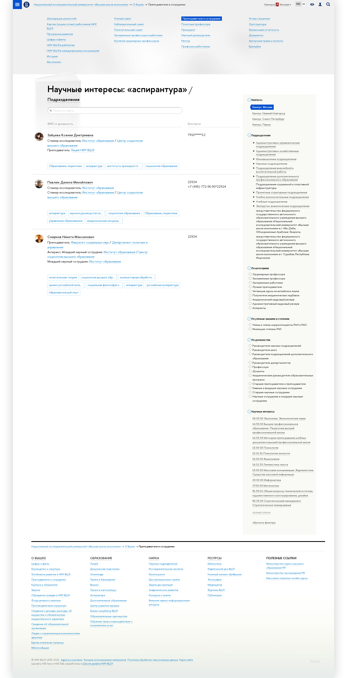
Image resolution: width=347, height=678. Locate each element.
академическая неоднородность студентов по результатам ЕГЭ (105, 221)
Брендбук (255, 46)
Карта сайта (186, 660)
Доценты (258, 371)
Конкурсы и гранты (160, 595)
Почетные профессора (195, 24)
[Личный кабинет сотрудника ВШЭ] (320, 4)
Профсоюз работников (195, 46)
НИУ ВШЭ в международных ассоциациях (73, 50)
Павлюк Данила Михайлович (70, 182)
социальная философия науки (105, 285)
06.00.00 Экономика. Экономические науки (279, 418)
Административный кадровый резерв (275, 303)
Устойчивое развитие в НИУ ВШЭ (50, 574)
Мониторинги (157, 574)
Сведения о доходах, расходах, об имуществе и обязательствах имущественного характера (51, 615)
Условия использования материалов (105, 660)
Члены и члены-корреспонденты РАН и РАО (279, 325)
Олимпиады (96, 574)
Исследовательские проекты (166, 569)
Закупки (35, 590)
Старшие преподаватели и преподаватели (279, 384)
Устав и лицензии (259, 18)
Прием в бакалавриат (102, 579)
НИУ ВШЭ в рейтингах (61, 45)
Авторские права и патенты (266, 41)
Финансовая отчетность (264, 30)
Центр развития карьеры (104, 605)
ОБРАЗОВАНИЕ (101, 558)
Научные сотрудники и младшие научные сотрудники (277, 398)
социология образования (161, 166)
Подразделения (63, 99)
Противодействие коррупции (48, 605)
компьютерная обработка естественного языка (137, 277)
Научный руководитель (195, 35)
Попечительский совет (128, 30)
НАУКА (154, 558)
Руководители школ (264, 350)
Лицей (94, 563)
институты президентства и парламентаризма (125, 166)
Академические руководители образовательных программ (282, 377)
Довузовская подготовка (104, 569)
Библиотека (214, 563)
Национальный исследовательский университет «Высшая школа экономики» (76, 546)
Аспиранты (259, 308)
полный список (261, 512)
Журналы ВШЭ (216, 590)
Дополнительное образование (108, 600)
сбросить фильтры (264, 522)
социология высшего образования (99, 277)
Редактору (315, 661)
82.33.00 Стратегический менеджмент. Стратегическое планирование (276, 503)
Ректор (185, 41)
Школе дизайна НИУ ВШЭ (98, 663)
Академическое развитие (163, 590)
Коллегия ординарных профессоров (136, 41)
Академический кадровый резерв (273, 299)
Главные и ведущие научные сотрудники (277, 388)
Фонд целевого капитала (46, 600)
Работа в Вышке (40, 647)
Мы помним (54, 62)
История (52, 56)
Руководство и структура (45, 569)
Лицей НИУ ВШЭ (82, 150)
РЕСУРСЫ (214, 558)
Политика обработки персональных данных (153, 660)
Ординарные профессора (268, 274)
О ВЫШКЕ (38, 558)
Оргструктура (257, 24)
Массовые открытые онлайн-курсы (287, 578)
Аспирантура (97, 595)
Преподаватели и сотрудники (48, 579)
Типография (214, 579)
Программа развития (60, 34)
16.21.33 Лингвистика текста (270, 464)
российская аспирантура (163, 285)
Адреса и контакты (71, 660)
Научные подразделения (163, 563)
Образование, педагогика (65, 166)
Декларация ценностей (61, 18)
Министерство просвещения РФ (285, 573)
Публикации (215, 595)
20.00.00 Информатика (266, 480)
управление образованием (66, 221)
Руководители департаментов (271, 362)
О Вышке (130, 546)
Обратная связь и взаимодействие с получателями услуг (111, 623)
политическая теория (63, 277)
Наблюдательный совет (129, 24)
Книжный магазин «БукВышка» (225, 574)
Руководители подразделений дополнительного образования (282, 356)
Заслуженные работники (267, 282)
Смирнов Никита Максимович (70, 236)
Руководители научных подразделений (276, 345)
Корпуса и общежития (44, 584)
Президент (188, 30)
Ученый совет (122, 18)
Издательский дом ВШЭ (221, 569)
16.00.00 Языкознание (266, 459)
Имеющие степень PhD (267, 329)
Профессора (260, 367)
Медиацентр (215, 584)
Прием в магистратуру (103, 590)
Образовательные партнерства (108, 616)
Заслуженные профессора (268, 278)
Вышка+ (94, 584)
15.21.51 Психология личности (271, 453)
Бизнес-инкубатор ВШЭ (104, 611)
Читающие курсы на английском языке (275, 291)
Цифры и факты (56, 39)
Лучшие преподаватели (267, 287)
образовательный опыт (64, 292)
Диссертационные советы (164, 579)
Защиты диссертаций (161, 584)
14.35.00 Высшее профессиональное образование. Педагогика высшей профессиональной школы (275, 428)
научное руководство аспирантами (87, 213)
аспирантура (94, 166)
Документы (256, 35)
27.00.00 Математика (265, 485)
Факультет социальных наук (90, 242)
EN (303, 4)
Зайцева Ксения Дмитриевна (70, 135)
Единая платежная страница (47, 642)
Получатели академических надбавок (275, 295)
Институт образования (98, 140)
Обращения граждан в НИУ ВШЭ (50, 595)
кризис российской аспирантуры (67, 285)
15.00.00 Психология (265, 447)
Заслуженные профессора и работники (138, 35)
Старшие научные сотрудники (271, 392)
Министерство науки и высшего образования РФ (285, 565)
